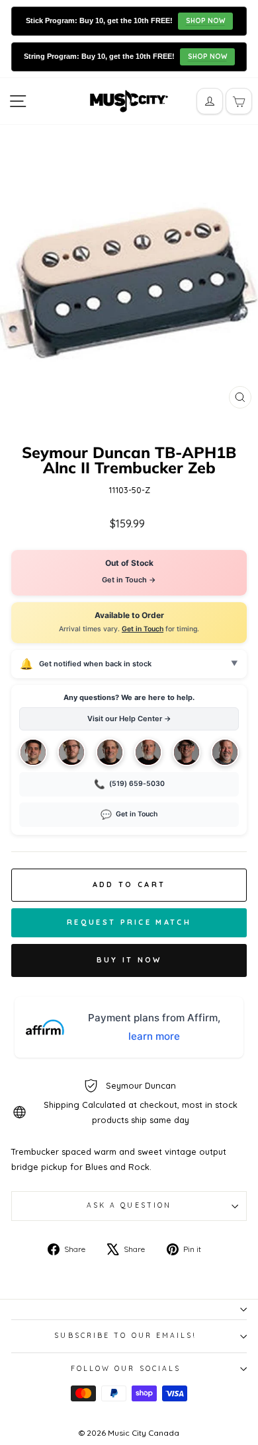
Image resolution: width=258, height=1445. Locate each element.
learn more (154, 1036)
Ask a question (129, 1205)
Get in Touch (142, 629)
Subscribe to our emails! (125, 1335)
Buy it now (129, 959)
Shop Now (205, 21)
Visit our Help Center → (129, 718)
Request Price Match (129, 922)
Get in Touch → (129, 579)
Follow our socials (126, 1368)
